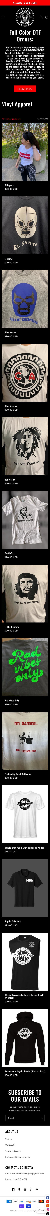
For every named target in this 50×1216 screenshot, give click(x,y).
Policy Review (25, 89)
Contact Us (10, 1145)
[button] (3, 17)
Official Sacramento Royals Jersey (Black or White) (24, 996)
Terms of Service (13, 1151)
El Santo (9, 259)
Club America (11, 406)
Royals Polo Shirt (13, 921)
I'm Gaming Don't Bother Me (18, 774)
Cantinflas (9, 553)
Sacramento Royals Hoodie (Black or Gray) (25, 1071)
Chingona (9, 185)
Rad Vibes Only (12, 700)
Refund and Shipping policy (17, 1157)
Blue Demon (10, 332)
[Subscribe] (42, 1118)
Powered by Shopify (34, 1211)
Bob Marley (10, 479)
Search (8, 1139)
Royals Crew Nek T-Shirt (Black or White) (24, 847)
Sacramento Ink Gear (21, 1211)
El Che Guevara (12, 627)
